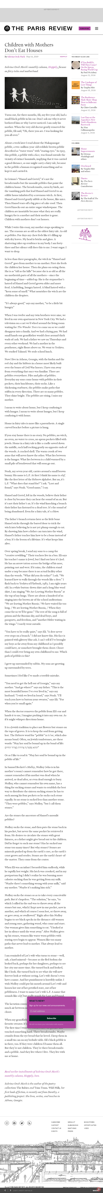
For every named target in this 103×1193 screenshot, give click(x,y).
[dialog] (51, 1014)
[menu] (96, 28)
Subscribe (84, 28)
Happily (63, 56)
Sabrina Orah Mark (16, 56)
